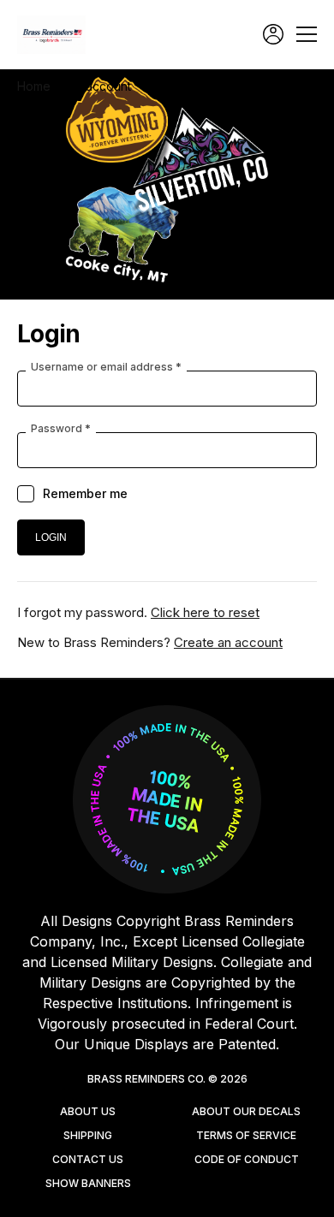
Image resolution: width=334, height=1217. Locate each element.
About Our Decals (246, 1111)
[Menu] (306, 34)
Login (273, 34)
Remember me (85, 493)
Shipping (87, 1135)
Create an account (228, 642)
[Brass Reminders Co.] (55, 34)
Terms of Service (246, 1135)
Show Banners (88, 1183)
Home (34, 86)
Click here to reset (205, 612)
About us (88, 1111)
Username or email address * (106, 367)
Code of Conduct (246, 1159)
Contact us (87, 1159)
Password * (61, 429)
